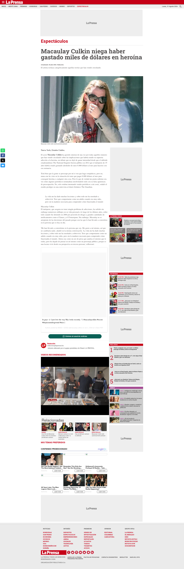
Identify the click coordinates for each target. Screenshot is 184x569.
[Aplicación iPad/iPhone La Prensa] (84, 552)
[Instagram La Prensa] (76, 552)
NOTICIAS (46, 529)
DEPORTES (67, 532)
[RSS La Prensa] (92, 552)
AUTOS (66, 546)
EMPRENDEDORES (70, 537)
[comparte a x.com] (3, 160)
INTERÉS (66, 529)
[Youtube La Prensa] (80, 552)
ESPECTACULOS (69, 535)
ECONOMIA (47, 537)
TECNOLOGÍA (68, 544)
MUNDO (46, 541)
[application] (75, 386)
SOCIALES (67, 541)
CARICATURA (109, 537)
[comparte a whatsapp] (3, 150)
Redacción (60, 65)
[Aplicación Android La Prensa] (88, 552)
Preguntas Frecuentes (75, 559)
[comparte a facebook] (3, 155)
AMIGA (66, 539)
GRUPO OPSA (129, 529)
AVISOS (87, 548)
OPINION (107, 529)
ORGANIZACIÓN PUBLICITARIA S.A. (53, 562)
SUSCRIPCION (130, 546)
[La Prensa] (50, 552)
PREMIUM (88, 529)
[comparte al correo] (3, 165)
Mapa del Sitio (135, 557)
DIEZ (126, 537)
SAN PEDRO (47, 535)
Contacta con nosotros (109, 557)
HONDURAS (47, 532)
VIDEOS (87, 544)
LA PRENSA (129, 532)
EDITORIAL (108, 532)
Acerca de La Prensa (75, 557)
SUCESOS (46, 539)
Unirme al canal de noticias (76, 336)
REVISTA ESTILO (131, 539)
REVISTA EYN (130, 544)
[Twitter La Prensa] (72, 552)
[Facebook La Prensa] (68, 552)
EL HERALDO (129, 535)
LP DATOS (87, 541)
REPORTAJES (89, 539)
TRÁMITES (88, 546)
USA (44, 544)
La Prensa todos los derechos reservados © (53, 558)
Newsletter (124, 557)
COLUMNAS (108, 535)
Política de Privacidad (91, 557)
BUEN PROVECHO (131, 541)
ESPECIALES (88, 537)
